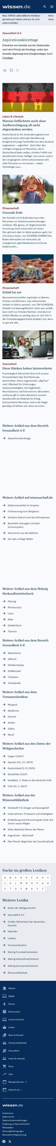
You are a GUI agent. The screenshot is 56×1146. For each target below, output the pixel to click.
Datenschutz (8, 1116)
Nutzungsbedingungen (13, 1131)
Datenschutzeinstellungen (14, 1120)
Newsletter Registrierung (14, 1134)
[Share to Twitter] (17, 70)
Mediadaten (7, 1127)
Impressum (7, 1113)
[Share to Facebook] (11, 70)
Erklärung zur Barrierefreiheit (16, 1124)
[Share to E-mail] (5, 70)
